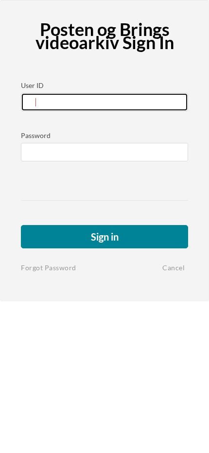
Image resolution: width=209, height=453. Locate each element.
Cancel (173, 267)
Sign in (105, 237)
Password (36, 135)
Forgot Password (48, 267)
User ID (32, 85)
